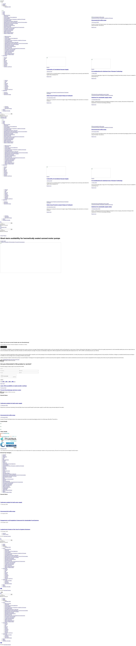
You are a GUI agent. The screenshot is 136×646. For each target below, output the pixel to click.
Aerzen (5, 57)
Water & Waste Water (8, 33)
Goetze (5, 64)
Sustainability (5, 488)
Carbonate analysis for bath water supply (11, 403)
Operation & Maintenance (9, 25)
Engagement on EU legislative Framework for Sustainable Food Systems (19, 520)
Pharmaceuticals (7, 26)
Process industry (12, 359)
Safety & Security (7, 31)
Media (4, 4)
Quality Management (8, 30)
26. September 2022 (51, 97)
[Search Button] (11, 113)
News (4, 13)
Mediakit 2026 (8, 6)
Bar (4, 59)
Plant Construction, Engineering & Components (14, 27)
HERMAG (5, 359)
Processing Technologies (9, 28)
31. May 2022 (3, 241)
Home (4, 11)
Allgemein (5, 456)
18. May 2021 (49, 71)
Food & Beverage (7, 20)
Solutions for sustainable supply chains (101, 97)
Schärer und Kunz (8, 66)
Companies (5, 55)
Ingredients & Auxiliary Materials (10, 21)
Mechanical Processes (8, 24)
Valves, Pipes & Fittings (8, 32)
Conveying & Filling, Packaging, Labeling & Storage (14, 19)
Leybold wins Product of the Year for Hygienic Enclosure (15, 529)
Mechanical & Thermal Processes (11, 23)
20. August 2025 (95, 22)
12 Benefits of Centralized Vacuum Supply (57, 69)
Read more (93, 27)
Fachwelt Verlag (7, 536)
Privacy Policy (5, 534)
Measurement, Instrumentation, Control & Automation (15, 22)
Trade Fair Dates (8, 580)
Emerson (6, 63)
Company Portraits (6, 110)
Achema (5, 92)
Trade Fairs (5, 90)
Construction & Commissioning (10, 17)
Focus (4, 14)
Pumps (17, 359)
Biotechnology (7, 15)
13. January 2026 (4, 405)
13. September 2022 (95, 99)
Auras (5, 58)
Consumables (7, 18)
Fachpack (6, 93)
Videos (4, 109)
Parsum (5, 65)
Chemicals (6, 16)
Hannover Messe (7, 94)
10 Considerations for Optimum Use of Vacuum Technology (106, 71)
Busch (5, 61)
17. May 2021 (94, 73)
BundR (5, 60)
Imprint (4, 533)
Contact (4, 3)
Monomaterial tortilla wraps (98, 20)
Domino (5, 62)
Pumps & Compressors (8, 29)
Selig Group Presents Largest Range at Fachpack (60, 95)
